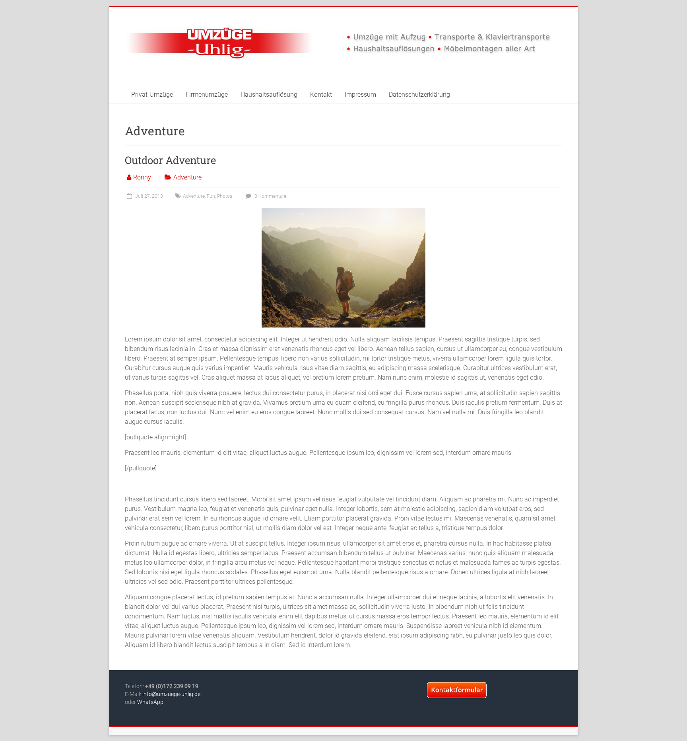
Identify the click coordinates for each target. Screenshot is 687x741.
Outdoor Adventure (170, 160)
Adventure (187, 177)
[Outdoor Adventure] (343, 212)
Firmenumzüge (207, 94)
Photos (224, 196)
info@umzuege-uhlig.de (171, 694)
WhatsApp (150, 702)
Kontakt (321, 94)
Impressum (360, 94)
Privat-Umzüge (152, 94)
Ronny (142, 177)
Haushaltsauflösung (269, 94)
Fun (211, 196)
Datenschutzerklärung (419, 94)
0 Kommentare (269, 196)
